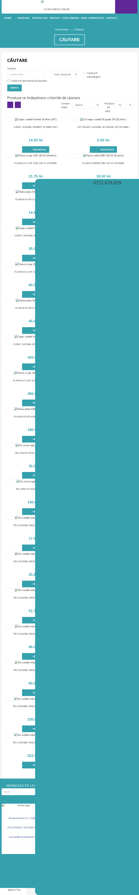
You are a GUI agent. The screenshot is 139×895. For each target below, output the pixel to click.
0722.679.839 (14, 827)
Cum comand (70, 18)
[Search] (108, 7)
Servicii (54, 18)
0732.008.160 (30, 827)
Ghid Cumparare (92, 18)
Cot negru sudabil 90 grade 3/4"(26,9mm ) (103, 127)
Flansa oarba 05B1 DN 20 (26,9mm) (103, 163)
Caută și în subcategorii (93, 74)
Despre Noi (40, 18)
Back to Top (14, 889)
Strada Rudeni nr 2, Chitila (22, 818)
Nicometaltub (61, 29)
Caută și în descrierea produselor (29, 80)
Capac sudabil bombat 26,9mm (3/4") (36, 127)
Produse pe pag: (107, 107)
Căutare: (11, 68)
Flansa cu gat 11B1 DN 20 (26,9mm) (35, 163)
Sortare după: (64, 105)
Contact (111, 18)
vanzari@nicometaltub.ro (22, 836)
